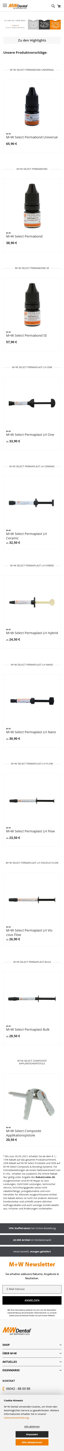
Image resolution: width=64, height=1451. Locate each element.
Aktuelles (9, 1362)
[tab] (32, 1345)
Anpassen (32, 1434)
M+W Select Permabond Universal (32, 137)
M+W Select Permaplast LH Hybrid (32, 633)
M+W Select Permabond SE (26, 335)
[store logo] (18, 6)
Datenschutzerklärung (16, 1417)
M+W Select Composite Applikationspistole (23, 1133)
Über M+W (9, 1353)
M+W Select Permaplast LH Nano (31, 732)
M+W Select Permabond (24, 236)
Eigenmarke (11, 1370)
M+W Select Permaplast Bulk (28, 1029)
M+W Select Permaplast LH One (30, 434)
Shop (6, 1345)
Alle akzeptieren (32, 1442)
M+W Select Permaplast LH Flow (30, 831)
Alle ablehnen (32, 1426)
